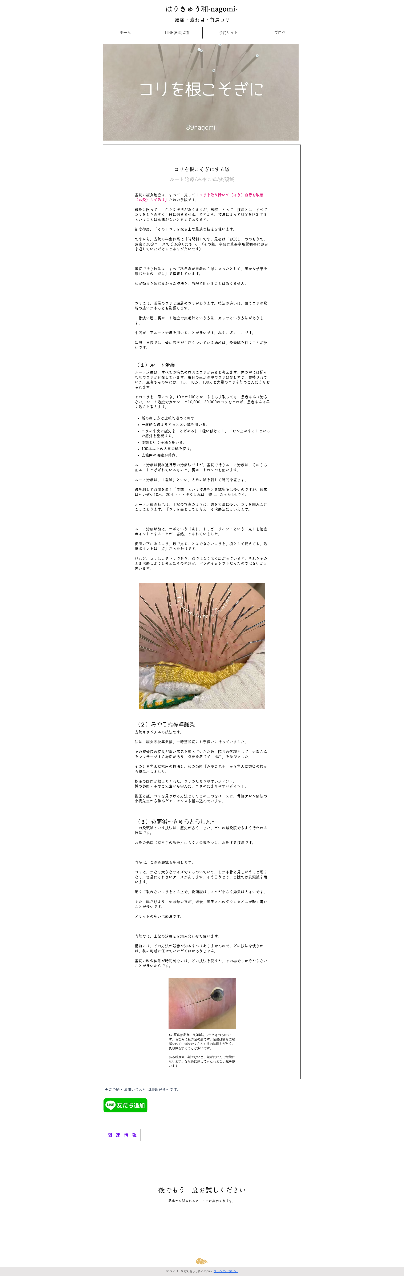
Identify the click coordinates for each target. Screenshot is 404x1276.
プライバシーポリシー (226, 1271)
